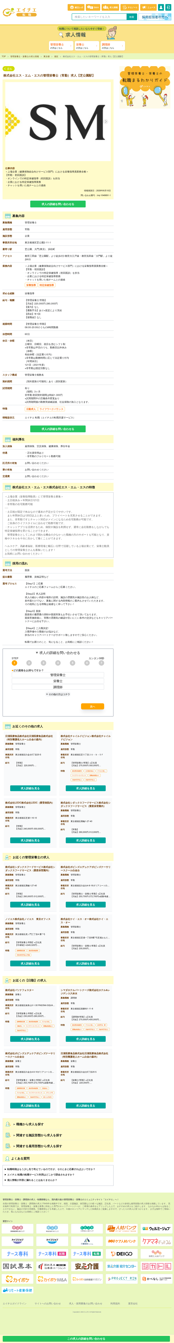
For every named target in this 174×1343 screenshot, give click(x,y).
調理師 (58, 687)
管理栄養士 (58, 675)
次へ (92, 706)
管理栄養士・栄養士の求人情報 (24, 56)
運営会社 (133, 1303)
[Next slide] (105, 121)
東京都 (47, 56)
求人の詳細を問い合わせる (58, 204)
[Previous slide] (10, 121)
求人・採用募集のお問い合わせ (85, 1303)
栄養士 (58, 681)
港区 (56, 56)
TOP (4, 56)
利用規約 (115, 1303)
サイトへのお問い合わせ (48, 1303)
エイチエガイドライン (15, 1303)
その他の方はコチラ (59, 694)
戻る (9, 68)
